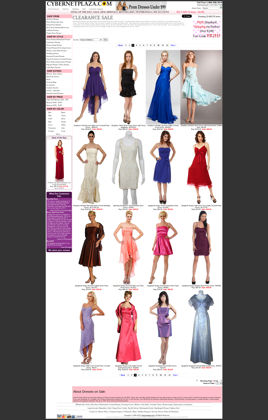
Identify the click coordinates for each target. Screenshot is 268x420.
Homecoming (167, 404)
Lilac (63, 128)
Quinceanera (178, 404)
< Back (120, 45)
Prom (88, 404)
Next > (173, 45)
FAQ (84, 9)
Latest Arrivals (93, 408)
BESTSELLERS (126, 12)
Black (63, 112)
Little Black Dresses (53, 67)
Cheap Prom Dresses (53, 25)
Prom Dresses (53, 9)
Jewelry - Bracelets (53, 90)
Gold (50, 119)
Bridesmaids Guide (146, 408)
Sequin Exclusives (52, 59)
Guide (125, 408)
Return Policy (103, 412)
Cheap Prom (116, 408)
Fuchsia (51, 131)
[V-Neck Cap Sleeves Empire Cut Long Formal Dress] (59, 181)
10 (158, 45)
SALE (96, 12)
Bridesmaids (103, 404)
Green (63, 115)
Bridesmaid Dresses (63, 39)
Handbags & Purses (162, 408)
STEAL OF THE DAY (81, 12)
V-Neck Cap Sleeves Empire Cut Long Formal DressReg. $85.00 (59, 184)
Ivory (50, 125)
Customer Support (96, 9)
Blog (134, 412)
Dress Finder (196, 8)
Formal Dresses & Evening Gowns (58, 48)
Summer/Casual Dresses (54, 93)
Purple (63, 122)
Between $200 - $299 (54, 105)
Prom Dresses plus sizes (54, 22)
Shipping (75, 9)
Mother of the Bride (142, 404)
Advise (135, 408)
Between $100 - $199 (54, 102)
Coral (63, 131)
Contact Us (93, 412)
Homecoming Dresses (54, 45)
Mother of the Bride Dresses (56, 51)
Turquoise (52, 128)
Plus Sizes (94, 404)
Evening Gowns (127, 404)
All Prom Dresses (52, 19)
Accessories (50, 85)
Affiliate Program (144, 412)
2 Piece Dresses (63, 65)
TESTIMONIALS (144, 12)
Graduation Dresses (53, 42)
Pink (50, 115)
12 (167, 45)
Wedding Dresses (52, 53)
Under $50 (50, 100)
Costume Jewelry (52, 88)
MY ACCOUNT (161, 12)
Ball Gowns (65, 27)
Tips (129, 408)
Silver (63, 119)
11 (163, 45)
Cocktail (153, 404)
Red (49, 112)
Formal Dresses (114, 404)
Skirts (48, 79)
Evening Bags (51, 82)
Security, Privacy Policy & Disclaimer (165, 412)
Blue (50, 122)
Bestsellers (103, 408)
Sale (109, 408)
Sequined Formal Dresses (55, 56)
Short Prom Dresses (53, 27)
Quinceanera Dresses (63, 62)
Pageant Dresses (52, 65)
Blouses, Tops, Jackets (54, 74)
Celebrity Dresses (52, 30)
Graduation (188, 404)
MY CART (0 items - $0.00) (190, 12)
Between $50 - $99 (61, 100)
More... (58, 134)
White (63, 125)
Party (159, 404)
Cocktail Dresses (65, 59)
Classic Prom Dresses (53, 33)
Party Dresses (51, 62)
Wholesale (128, 412)
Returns (66, 9)
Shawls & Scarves (52, 76)
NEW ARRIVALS (109, 12)
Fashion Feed (174, 408)
